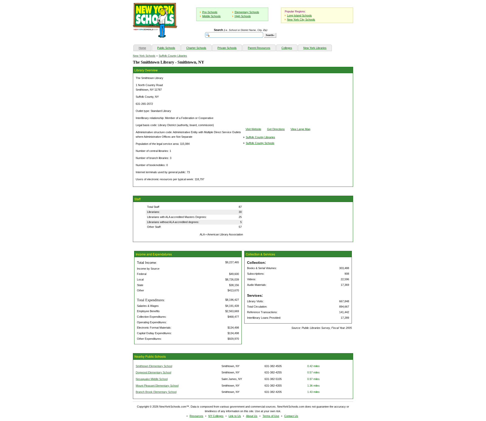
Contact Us (291, 415)
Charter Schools (196, 47)
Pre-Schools (209, 12)
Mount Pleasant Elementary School (157, 385)
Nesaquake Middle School (152, 378)
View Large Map (300, 129)
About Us (251, 415)
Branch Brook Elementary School (156, 391)
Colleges (286, 47)
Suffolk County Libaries (173, 55)
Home (145, 47)
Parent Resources (259, 47)
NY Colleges (216, 415)
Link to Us (235, 415)
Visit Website (253, 129)
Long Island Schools (299, 15)
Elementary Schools (247, 12)
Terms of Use (270, 415)
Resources (196, 415)
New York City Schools (301, 19)
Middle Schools (211, 16)
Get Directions (276, 129)
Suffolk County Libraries (260, 137)
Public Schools (166, 47)
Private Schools (227, 47)
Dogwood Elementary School (153, 372)
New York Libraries (315, 47)
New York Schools (144, 55)
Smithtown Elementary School (154, 366)
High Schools (243, 16)
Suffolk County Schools (260, 143)
